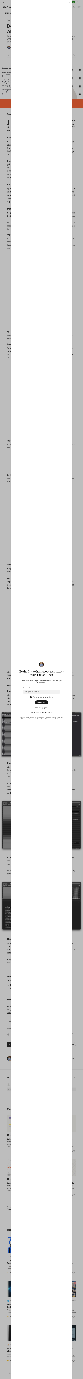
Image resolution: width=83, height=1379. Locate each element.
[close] (69, 2)
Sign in (50, 712)
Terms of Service (49, 717)
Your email (26, 688)
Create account (41, 702)
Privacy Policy (59, 717)
